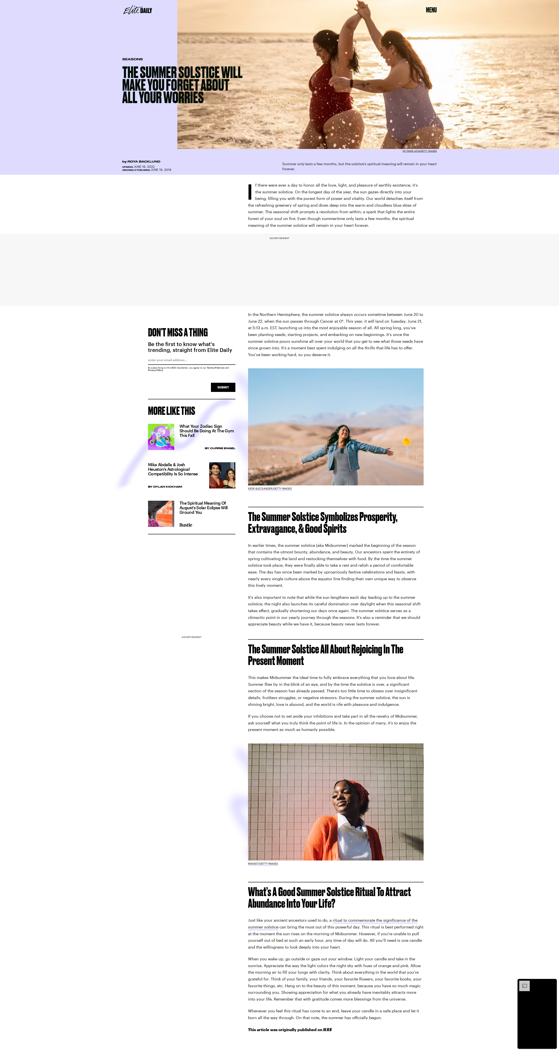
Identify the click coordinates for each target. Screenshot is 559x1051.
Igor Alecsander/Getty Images (270, 488)
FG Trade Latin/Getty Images (420, 151)
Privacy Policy (155, 370)
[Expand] (522, 982)
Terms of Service (215, 367)
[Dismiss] (552, 982)
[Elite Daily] (137, 9)
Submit (223, 387)
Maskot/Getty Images (263, 863)
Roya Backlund (144, 161)
